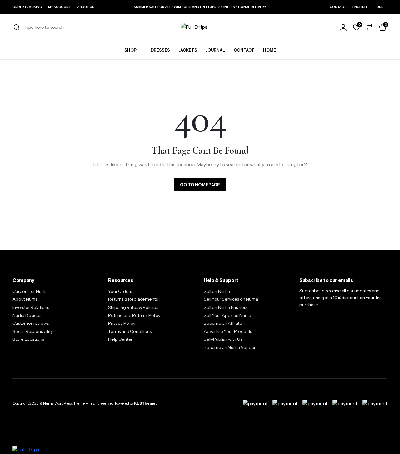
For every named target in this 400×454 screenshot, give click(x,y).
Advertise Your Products (228, 331)
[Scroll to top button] (386, 440)
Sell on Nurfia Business (226, 307)
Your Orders (120, 291)
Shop (130, 50)
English (359, 7)
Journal (215, 50)
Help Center (120, 339)
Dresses (160, 50)
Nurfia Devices (26, 315)
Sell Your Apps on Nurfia (227, 315)
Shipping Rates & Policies (133, 307)
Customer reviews (30, 323)
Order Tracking (27, 7)
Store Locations (28, 339)
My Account (59, 7)
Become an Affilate (223, 323)
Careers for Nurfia (30, 291)
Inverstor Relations (30, 307)
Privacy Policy (121, 323)
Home (269, 50)
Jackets (188, 50)
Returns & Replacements (133, 299)
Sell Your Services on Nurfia (231, 299)
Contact (338, 7)
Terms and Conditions (130, 331)
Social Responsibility (32, 331)
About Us (85, 7)
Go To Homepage (200, 184)
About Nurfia (25, 299)
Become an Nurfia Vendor (230, 347)
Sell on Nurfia (217, 291)
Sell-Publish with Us (223, 339)
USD (380, 7)
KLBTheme (144, 403)
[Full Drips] (200, 27)
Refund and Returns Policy (134, 315)
